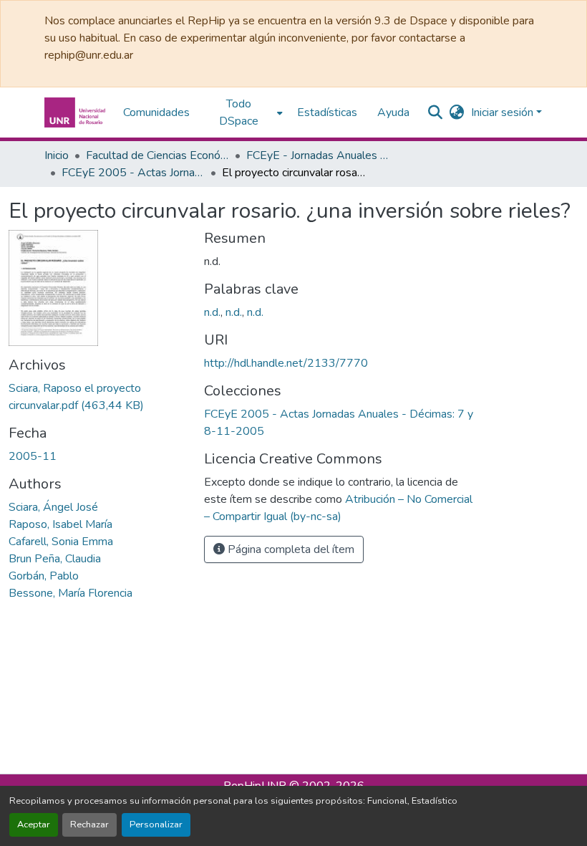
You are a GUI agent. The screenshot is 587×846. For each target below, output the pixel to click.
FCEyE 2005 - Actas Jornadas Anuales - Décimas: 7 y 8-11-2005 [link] (133, 173)
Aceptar (33, 824)
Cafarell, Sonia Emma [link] (61, 541)
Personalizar (156, 824)
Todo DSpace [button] (238, 112)
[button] (76, 112)
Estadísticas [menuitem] (327, 112)
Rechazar (89, 824)
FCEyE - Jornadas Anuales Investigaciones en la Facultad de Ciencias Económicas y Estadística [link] (317, 155)
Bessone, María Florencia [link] (70, 593)
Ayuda (393, 112)
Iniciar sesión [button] (503, 112)
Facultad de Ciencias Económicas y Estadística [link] (157, 155)
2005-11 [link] (33, 456)
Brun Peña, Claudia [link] (55, 559)
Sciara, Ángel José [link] (53, 507)
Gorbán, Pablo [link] (44, 576)
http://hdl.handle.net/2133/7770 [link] (286, 363)
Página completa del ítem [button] (289, 549)
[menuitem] (243, 112)
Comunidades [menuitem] (156, 112)
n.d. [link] (212, 312)
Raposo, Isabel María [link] (60, 524)
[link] (98, 397)
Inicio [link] (56, 155)
